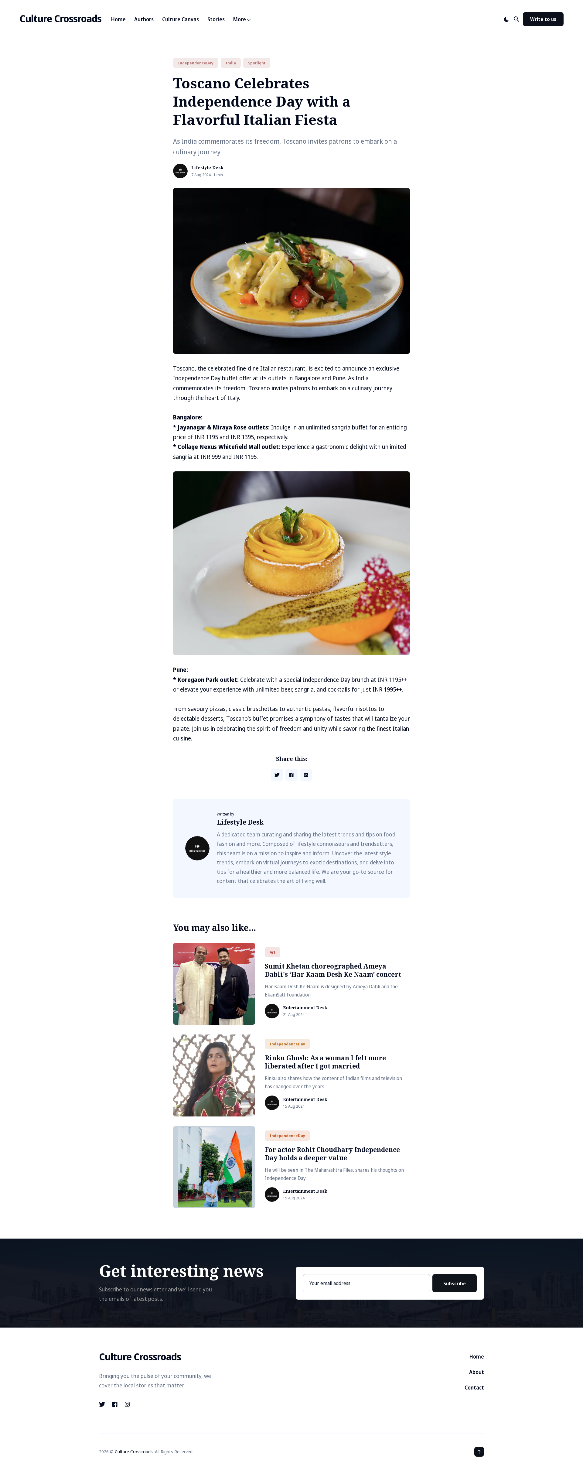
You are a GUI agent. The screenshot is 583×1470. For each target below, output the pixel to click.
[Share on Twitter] (277, 775)
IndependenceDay (195, 63)
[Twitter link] (102, 1404)
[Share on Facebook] (291, 775)
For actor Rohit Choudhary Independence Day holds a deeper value (332, 1153)
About (476, 1372)
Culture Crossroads (60, 18)
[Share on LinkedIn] (306, 775)
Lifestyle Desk (207, 167)
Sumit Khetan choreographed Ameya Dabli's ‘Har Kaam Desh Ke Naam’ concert (333, 970)
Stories (216, 19)
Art (272, 952)
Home (118, 19)
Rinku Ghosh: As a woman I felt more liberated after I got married (325, 1062)
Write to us (543, 19)
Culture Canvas (180, 19)
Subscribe (454, 1283)
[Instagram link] (127, 1404)
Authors (144, 19)
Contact (474, 1387)
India (231, 63)
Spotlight (256, 63)
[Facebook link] (115, 1404)
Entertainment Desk (305, 1007)
